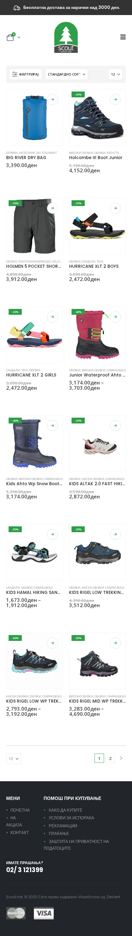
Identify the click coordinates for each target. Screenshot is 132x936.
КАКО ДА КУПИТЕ (66, 810)
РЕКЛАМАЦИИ (63, 826)
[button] (123, 37)
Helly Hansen (62, 261)
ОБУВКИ (100, 153)
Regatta (113, 153)
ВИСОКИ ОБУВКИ (81, 153)
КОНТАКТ (19, 833)
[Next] (121, 758)
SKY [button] (38, 616)
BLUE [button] (9, 176)
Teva (100, 261)
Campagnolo (116, 370)
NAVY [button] (72, 181)
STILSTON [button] (16, 290)
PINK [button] (16, 399)
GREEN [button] (9, 399)
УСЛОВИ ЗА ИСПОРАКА (71, 818)
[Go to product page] (34, 117)
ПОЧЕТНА (20, 810)
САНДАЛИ (88, 261)
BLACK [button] (9, 290)
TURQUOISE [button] (79, 507)
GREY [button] (72, 399)
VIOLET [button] (46, 616)
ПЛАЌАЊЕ (59, 834)
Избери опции (52, 99)
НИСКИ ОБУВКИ (93, 479)
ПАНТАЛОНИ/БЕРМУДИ (34, 261)
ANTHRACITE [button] (94, 616)
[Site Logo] (66, 37)
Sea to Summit (46, 153)
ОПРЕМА (12, 153)
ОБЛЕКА (11, 261)
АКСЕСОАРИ (27, 153)
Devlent (113, 897)
